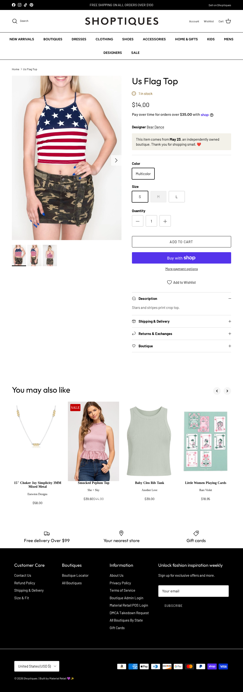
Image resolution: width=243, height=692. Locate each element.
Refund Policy (24, 583)
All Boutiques (72, 583)
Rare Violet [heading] (205, 490)
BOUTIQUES (52, 39)
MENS (229, 39)
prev (217, 391)
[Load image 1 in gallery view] (67, 158)
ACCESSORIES (154, 39)
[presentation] (37, 495)
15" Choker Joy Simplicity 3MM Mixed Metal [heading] (37, 485)
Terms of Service (122, 590)
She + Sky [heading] (93, 490)
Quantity (138, 211)
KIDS (211, 39)
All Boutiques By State (126, 620)
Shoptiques (30, 678)
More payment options (181, 269)
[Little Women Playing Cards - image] (205, 441)
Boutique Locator (75, 575)
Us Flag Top (30, 68)
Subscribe (173, 606)
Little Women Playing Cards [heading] (205, 483)
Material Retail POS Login (129, 605)
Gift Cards (117, 628)
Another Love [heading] (149, 490)
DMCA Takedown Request (129, 613)
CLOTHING (104, 39)
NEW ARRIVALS (21, 39)
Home (15, 68)
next (227, 391)
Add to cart (181, 242)
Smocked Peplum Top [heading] (93, 483)
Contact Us (22, 575)
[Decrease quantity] (137, 221)
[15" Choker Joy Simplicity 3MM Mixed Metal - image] (37, 441)
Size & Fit (21, 598)
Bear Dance (155, 127)
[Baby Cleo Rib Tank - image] (149, 441)
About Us (116, 575)
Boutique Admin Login (126, 598)
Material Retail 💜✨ (61, 678)
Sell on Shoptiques (220, 5)
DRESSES (79, 39)
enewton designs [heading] (37, 494)
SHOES (128, 39)
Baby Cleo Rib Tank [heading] (149, 483)
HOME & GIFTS (186, 39)
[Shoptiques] (121, 21)
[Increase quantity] (165, 221)
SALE (135, 53)
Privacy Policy (120, 583)
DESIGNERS (112, 53)
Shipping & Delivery (29, 590)
